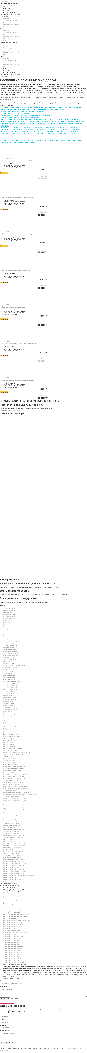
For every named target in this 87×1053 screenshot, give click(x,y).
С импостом (46, 115)
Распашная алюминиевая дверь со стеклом (19, 343)
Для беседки (75, 119)
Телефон (3, 1025)
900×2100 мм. (27, 132)
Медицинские (79, 123)
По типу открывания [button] (7, 103)
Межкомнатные (22, 119)
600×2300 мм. (53, 138)
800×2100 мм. (16, 132)
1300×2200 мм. (64, 136)
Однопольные (31, 109)
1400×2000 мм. (18, 130)
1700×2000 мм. (53, 130)
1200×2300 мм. (41, 140)
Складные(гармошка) (56, 109)
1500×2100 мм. (17, 134)
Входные (4, 119)
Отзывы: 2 (8, 195)
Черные (3, 117)
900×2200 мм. (16, 136)
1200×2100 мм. (62, 132)
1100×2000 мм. (63, 128)
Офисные (12, 119)
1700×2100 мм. (40, 134)
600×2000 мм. (5, 128)
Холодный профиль (20, 115)
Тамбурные (4, 123)
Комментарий (4, 1030)
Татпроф (3, 113)
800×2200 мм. (5, 136)
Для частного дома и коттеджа (59, 119)
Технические (79, 121)
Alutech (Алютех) (13, 113)
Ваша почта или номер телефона (11, 981)
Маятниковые (38, 107)
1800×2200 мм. (41, 138)
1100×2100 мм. (50, 132)
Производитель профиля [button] (47, 103)
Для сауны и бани (33, 121)
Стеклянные (16, 111)
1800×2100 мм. (52, 134)
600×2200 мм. (63, 134)
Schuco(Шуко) (26, 113)
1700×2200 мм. (29, 138)
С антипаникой (50, 107)
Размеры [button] (10, 105)
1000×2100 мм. (39, 132)
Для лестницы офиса (58, 121)
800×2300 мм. (75, 138)
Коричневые (25, 117)
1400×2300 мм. (65, 140)
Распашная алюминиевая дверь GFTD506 (18, 161)
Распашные (4, 107)
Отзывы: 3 (8, 158)
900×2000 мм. (39, 128)
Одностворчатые (6, 109)
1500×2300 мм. (77, 140)
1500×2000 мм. (30, 130)
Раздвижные (15, 107)
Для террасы (51, 123)
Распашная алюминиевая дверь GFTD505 (18, 270)
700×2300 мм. (64, 138)
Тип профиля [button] (59, 103)
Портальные (77, 107)
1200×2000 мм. (75, 128)
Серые (16, 117)
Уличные (70, 121)
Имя (1, 1014)
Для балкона (41, 123)
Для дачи (31, 123)
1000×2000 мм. (51, 128)
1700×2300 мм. (18, 142)
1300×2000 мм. (6, 130)
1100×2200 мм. (40, 136)
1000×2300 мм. (17, 140)
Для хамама (5, 125)
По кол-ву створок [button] (20, 103)
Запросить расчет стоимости (10, 410)
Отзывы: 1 (8, 304)
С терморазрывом (34, 115)
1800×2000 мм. (65, 130)
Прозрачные (35, 117)
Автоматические (26, 107)
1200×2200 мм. (52, 136)
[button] (6, 16)
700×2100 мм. (5, 132)
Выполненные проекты (11, 24)
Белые (10, 117)
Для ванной (12, 121)
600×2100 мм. (77, 130)
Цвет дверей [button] (68, 103)
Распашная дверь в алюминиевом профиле (18, 197)
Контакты (6, 26)
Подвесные (60, 107)
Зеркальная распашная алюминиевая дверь (19, 234)
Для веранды (45, 121)
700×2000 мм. (16, 128)
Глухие (68, 107)
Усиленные (40, 111)
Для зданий (21, 121)
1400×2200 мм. (75, 136)
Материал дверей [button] (33, 103)
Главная (6, 18)
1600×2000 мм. (42, 130)
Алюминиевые (5, 111)
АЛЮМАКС (3, 1)
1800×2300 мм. (30, 142)
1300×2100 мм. (74, 132)
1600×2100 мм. (29, 134)
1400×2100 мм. (5, 134)
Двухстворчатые (19, 109)
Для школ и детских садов (37, 119)
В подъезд (13, 123)
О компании (7, 22)
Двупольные (42, 109)
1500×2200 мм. (6, 138)
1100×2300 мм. (29, 140)
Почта (2, 1019)
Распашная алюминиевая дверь (14, 307)
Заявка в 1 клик (43, 175)
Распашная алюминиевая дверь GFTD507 (18, 380)
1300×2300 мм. (53, 140)
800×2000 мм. (28, 128)
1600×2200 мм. (17, 138)
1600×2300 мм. (6, 142)
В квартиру (22, 123)
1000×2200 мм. (28, 136)
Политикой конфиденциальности (68, 966)
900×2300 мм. (5, 140)
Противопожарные (28, 111)
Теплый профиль (6, 115)
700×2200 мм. (75, 134)
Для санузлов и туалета (65, 123)
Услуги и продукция (10, 20)
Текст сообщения (6, 986)
